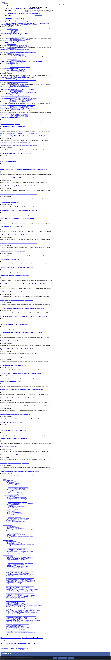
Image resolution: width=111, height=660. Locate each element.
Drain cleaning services (8, 540)
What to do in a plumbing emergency (15, 513)
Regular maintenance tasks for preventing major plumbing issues (21, 503)
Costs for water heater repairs (14, 533)
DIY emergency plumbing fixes (14, 517)
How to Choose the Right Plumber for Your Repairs (16, 617)
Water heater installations (11, 526)
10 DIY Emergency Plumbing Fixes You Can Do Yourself (17, 606)
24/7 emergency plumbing (11, 520)
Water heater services (7, 525)
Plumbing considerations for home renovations (17, 499)
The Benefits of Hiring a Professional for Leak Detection (17, 627)
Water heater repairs (10, 530)
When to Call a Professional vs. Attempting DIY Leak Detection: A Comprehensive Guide (24, 589)
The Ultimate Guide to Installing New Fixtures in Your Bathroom (19, 579)
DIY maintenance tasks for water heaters (16, 537)
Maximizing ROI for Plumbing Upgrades (14, 576)
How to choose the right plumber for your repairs (18, 487)
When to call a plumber (10, 485)
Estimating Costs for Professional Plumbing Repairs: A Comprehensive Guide (21, 618)
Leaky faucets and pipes (13, 484)
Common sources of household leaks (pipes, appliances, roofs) (20, 563)
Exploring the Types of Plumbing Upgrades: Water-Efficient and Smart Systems (22, 621)
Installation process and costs (14, 527)
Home (3, 2)
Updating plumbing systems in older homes (17, 497)
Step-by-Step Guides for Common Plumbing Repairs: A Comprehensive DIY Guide (23, 609)
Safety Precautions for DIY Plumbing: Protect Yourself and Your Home (20, 586)
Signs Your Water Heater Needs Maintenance (15, 625)
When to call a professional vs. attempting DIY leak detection (20, 557)
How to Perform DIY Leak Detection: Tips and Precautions (18, 587)
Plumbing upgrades (9, 505)
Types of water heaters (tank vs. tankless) (16, 528)
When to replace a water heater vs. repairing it (17, 534)
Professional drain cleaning (11, 545)
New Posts (5, 570)
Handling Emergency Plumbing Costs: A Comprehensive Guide (19, 608)
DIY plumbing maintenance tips (14, 504)
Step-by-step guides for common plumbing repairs (18, 491)
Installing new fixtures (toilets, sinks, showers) (17, 498)
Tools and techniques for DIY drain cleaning (17, 553)
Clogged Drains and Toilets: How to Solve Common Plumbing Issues (20, 578)
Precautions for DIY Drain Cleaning (13, 602)
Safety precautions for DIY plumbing (15, 492)
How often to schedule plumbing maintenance (17, 502)
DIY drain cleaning (9, 550)
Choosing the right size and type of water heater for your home (21, 529)
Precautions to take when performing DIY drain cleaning (19, 552)
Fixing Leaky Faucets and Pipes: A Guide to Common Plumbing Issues (20, 571)
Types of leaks (8, 560)
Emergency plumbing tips (11, 515)
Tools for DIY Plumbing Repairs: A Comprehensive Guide (17, 573)
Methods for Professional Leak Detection (14, 582)
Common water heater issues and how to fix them (18, 532)
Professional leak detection (11, 565)
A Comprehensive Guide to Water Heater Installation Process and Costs (20, 595)
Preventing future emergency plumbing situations (18, 519)
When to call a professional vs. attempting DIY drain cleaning (20, 551)
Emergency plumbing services (9, 510)
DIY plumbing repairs (10, 490)
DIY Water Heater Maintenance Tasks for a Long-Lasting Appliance (19, 574)
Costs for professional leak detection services (17, 567)
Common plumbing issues (11, 481)
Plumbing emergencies (10, 511)
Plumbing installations (10, 496)
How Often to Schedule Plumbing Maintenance (15, 583)
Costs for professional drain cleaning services (17, 548)
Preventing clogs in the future (14, 542)
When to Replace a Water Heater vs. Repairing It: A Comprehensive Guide (21, 632)
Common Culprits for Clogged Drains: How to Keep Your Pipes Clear (20, 591)
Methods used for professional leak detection (17, 568)
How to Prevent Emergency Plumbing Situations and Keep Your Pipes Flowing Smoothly (24, 610)
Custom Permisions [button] (62, 657)
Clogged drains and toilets (13, 483)
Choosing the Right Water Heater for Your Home (16, 626)
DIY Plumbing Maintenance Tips (12, 588)
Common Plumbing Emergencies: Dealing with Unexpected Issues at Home (21, 616)
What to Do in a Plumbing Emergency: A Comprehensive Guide (19, 596)
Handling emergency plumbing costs (15, 522)
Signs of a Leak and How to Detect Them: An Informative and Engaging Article (22, 612)
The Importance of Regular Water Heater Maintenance (17, 604)
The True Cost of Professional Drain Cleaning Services (17, 611)
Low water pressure (12, 482)
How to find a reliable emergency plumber (16, 521)
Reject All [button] (71, 657)
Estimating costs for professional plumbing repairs (18, 488)
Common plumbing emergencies (14, 512)
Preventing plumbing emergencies (15, 514)
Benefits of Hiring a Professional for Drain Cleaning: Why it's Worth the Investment (23, 620)
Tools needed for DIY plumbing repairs (16, 494)
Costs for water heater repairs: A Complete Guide (16, 629)
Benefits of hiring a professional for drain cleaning (18, 549)
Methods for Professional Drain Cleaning (14, 619)
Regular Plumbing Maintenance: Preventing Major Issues (17, 624)
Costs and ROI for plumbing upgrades (16, 507)
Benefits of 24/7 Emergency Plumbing (13, 613)
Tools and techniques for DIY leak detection (17, 559)
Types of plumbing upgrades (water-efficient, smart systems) (20, 509)
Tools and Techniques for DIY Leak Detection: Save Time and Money (20, 590)
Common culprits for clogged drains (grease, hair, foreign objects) (21, 544)
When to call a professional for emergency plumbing (18, 518)
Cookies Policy (49, 657)
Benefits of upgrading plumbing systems (16, 506)
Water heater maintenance (11, 535)
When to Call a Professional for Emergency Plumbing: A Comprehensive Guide (22, 575)
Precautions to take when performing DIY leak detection (19, 558)
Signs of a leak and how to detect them (16, 564)
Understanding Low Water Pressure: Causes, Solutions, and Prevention (20, 599)
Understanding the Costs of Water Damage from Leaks (17, 631)
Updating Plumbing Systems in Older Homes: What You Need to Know (20, 580)
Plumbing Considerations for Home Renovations (15, 601)
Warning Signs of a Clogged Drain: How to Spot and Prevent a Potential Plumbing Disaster (24, 584)
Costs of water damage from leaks (15, 561)
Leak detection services (8, 555)
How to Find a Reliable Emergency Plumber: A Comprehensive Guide (20, 593)
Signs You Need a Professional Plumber (14, 594)
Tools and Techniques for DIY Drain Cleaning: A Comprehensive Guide (20, 581)
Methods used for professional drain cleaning (17, 546)
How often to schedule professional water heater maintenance (20, 536)
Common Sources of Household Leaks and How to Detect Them (19, 603)
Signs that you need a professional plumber (17, 489)
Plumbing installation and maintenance (11, 495)
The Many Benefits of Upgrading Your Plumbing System (17, 598)
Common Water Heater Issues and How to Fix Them (16, 572)
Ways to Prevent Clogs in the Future (13, 628)
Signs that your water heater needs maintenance (17, 538)
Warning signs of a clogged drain (15, 543)
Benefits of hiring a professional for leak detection (18, 566)
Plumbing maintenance (10, 500)
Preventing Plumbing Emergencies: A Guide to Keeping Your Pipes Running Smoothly (23, 605)
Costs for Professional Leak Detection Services (15, 597)
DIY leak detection (9, 556)
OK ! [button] (55, 657)
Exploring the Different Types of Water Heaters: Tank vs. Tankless (19, 614)
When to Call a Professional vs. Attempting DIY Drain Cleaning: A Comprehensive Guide (24, 622)
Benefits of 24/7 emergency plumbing (16, 523)
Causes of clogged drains (11, 541)
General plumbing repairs (8, 480)
